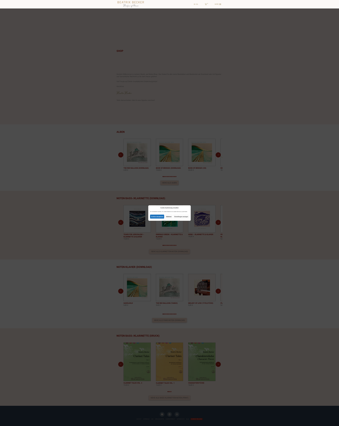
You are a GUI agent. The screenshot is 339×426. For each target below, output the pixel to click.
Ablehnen (169, 216)
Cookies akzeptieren (157, 216)
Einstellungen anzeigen (181, 216)
